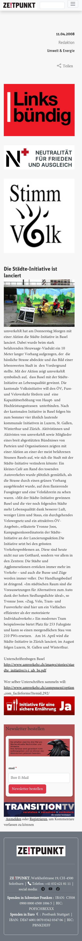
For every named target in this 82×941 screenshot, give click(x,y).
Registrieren (38, 819)
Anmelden (13, 819)
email (12, 768)
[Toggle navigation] (73, 4)
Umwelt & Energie (61, 51)
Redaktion (67, 43)
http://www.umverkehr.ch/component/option (39, 688)
